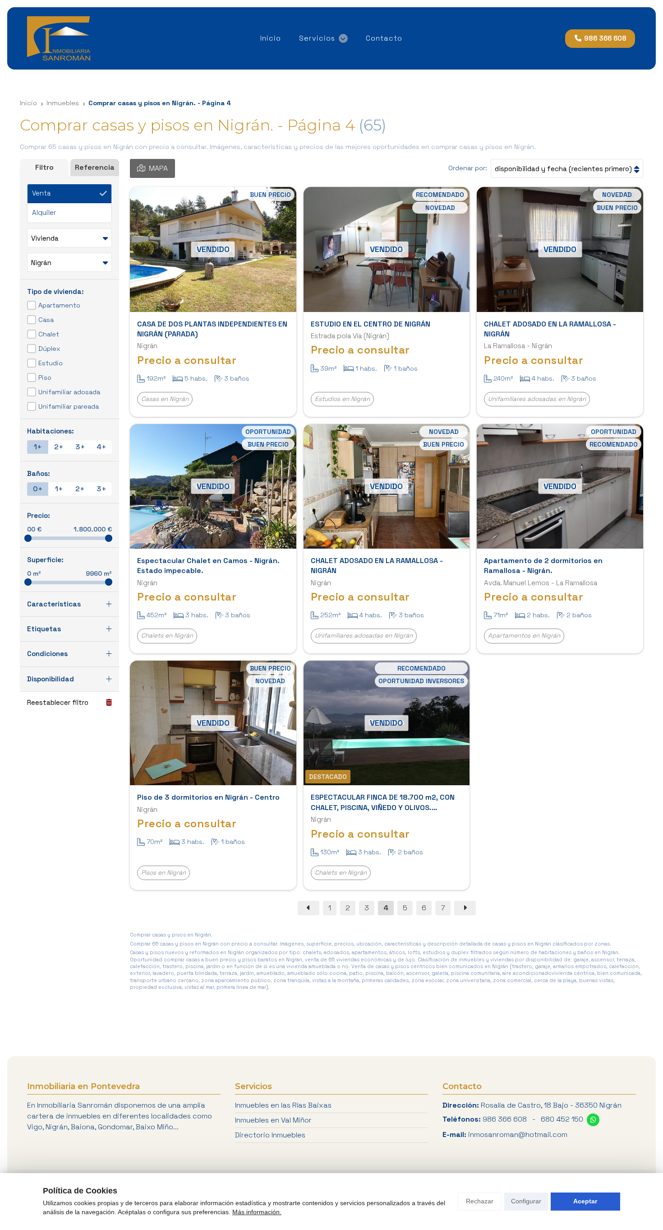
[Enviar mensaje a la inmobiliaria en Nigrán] (593, 1120)
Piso (44, 378)
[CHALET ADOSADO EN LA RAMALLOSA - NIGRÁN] (560, 249)
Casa (46, 320)
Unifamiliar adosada (69, 392)
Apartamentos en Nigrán (524, 635)
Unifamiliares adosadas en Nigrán (537, 399)
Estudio (50, 363)
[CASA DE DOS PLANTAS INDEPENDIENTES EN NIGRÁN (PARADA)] (213, 249)
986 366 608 (505, 1119)
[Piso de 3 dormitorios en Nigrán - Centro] (213, 723)
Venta (41, 193)
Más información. (256, 1212)
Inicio (28, 103)
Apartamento (59, 306)
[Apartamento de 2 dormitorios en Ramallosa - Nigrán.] (560, 486)
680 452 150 (562, 1119)
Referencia (95, 167)
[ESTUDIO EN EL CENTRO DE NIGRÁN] (387, 249)
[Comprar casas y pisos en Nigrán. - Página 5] (465, 908)
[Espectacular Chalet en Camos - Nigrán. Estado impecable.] (213, 486)
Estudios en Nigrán (342, 399)
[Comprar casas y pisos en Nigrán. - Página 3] (308, 908)
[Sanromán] (58, 38)
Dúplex (49, 349)
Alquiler (44, 213)
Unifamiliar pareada (68, 407)
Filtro (44, 167)
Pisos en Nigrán (163, 872)
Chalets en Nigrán (167, 635)
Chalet (48, 335)
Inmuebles (62, 103)
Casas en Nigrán (165, 399)
